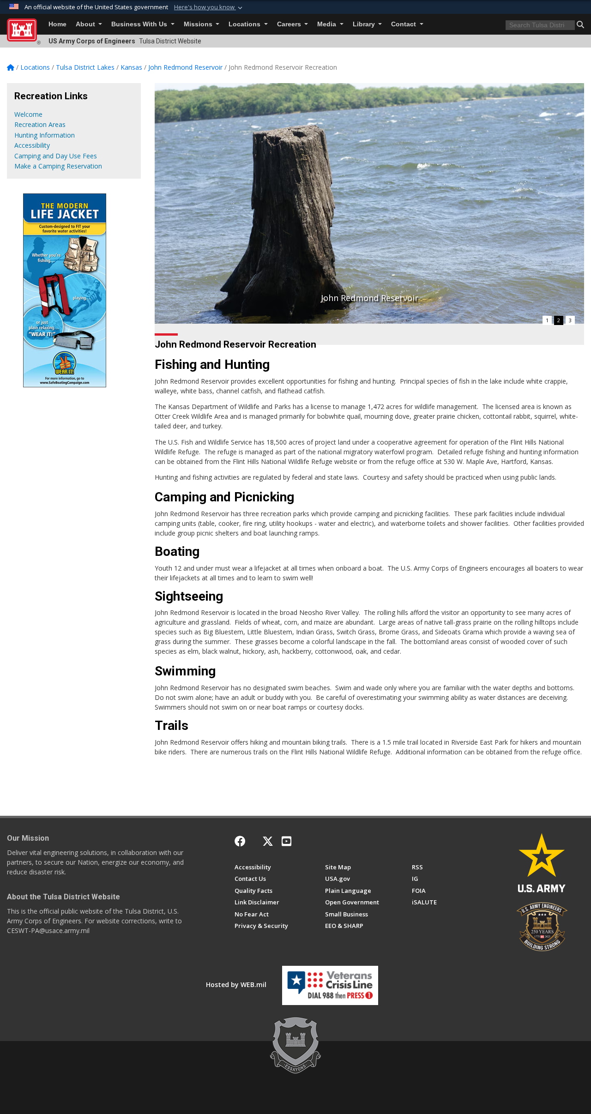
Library (365, 24)
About (86, 24)
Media (327, 24)
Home (57, 24)
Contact (404, 24)
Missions (199, 24)
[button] (209, 7)
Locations (245, 24)
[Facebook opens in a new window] (240, 841)
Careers (290, 24)
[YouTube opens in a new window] (286, 841)
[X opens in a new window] (267, 841)
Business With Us (140, 24)
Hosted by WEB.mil (236, 984)
